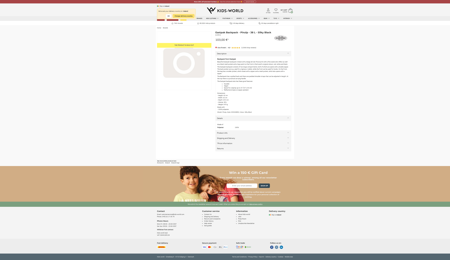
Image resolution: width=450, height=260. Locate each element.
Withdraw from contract (165, 229)
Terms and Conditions (239, 257)
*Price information (224, 143)
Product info (222, 133)
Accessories (253, 18)
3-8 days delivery (238, 23)
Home (159, 28)
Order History (208, 221)
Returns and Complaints (212, 219)
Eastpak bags (175, 163)
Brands (199, 18)
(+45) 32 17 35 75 (168, 216)
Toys (275, 18)
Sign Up (264, 186)
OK (168, 16)
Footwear (227, 18)
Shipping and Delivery (226, 138)
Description (222, 54)
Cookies (280, 257)
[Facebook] (271, 247)
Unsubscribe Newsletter (246, 223)
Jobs (239, 216)
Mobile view (289, 257)
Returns (220, 149)
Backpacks (160, 163)
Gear (266, 18)
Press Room (242, 219)
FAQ (239, 221)
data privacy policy (255, 204)
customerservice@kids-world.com (172, 214)
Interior (286, 18)
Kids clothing (211, 18)
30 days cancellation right (270, 23)
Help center (208, 223)
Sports (239, 18)
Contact (161, 211)
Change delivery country (184, 16)
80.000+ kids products (207, 23)
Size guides (208, 225)
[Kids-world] (225, 10)
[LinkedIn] (281, 247)
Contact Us (208, 214)
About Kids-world (244, 214)
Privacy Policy (252, 257)
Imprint (261, 257)
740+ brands (178, 23)
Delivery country (271, 257)
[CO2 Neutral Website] (248, 247)
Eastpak (167, 163)
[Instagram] (276, 247)
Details (220, 118)
